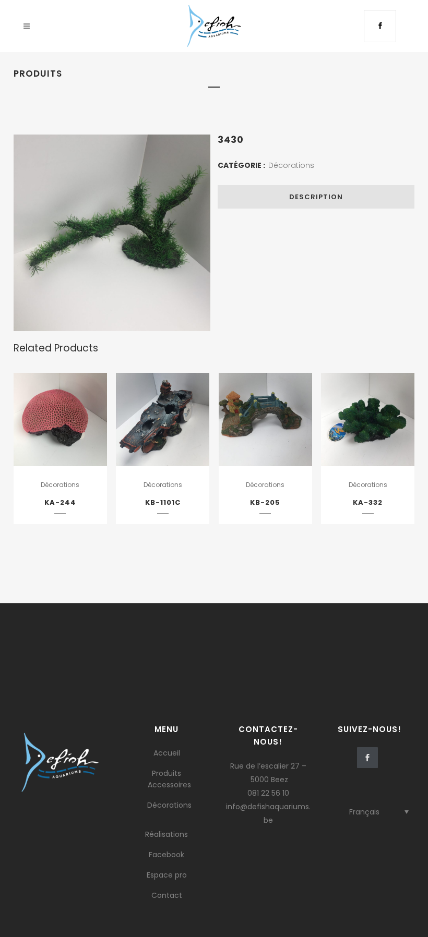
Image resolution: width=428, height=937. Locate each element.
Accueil (166, 753)
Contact (166, 895)
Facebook (166, 854)
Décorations (291, 165)
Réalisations (166, 834)
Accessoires (169, 785)
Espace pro (167, 875)
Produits (166, 773)
